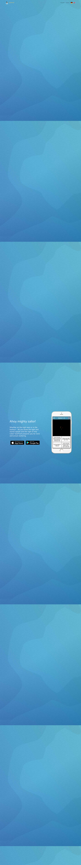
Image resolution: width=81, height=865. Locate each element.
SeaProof (11, 3)
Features (62, 2)
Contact (68, 2)
